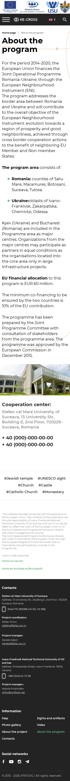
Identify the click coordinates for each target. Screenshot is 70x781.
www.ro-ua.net (12, 561)
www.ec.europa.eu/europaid (22, 568)
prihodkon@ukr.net (13, 692)
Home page (9, 32)
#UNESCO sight (52, 478)
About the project (14, 732)
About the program (51, 732)
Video (41, 725)
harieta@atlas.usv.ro (14, 643)
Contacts (8, 738)
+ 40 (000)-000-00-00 (27, 438)
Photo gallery (11, 725)
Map (5, 718)
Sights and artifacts (51, 718)
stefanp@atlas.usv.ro (14, 625)
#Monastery (53, 492)
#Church (26, 485)
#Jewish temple (18, 478)
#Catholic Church (22, 492)
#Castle (45, 485)
